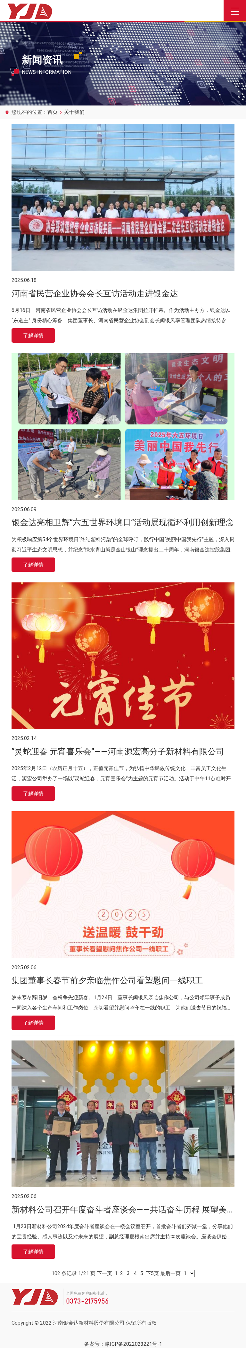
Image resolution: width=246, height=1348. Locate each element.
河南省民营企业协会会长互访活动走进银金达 (95, 293)
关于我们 (74, 112)
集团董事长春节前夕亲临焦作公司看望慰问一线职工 (107, 980)
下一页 (104, 1273)
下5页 (152, 1273)
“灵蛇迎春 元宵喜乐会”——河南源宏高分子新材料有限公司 (118, 751)
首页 (52, 112)
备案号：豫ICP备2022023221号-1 (123, 1344)
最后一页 (170, 1273)
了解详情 (33, 335)
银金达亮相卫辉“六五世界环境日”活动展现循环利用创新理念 (123, 522)
